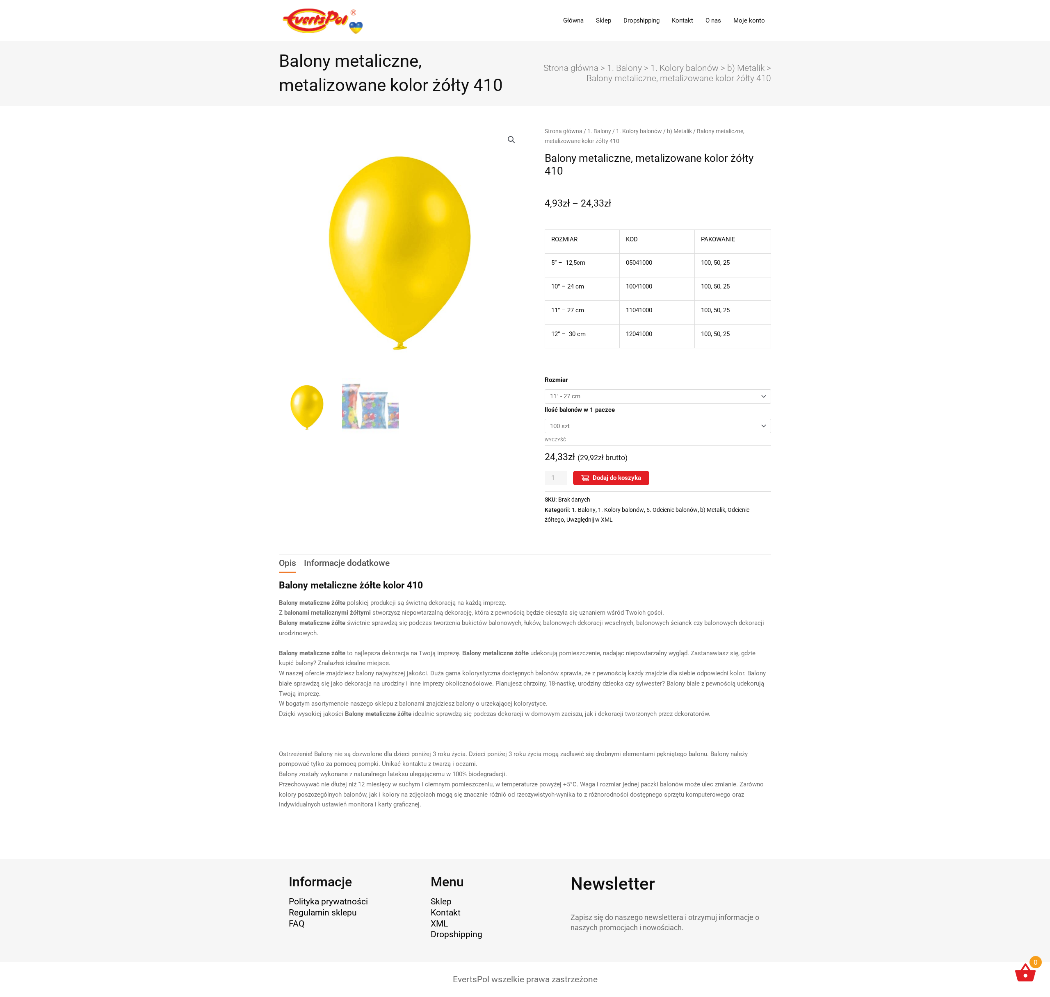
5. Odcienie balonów (672, 509)
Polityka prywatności (328, 901)
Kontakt (682, 20)
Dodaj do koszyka (617, 477)
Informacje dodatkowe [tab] (347, 563)
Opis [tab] (287, 563)
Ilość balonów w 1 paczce (580, 409)
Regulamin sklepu (323, 913)
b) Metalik (746, 68)
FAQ (296, 924)
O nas (713, 20)
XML (439, 924)
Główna (573, 20)
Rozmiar (556, 380)
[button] (511, 139)
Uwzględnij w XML (589, 519)
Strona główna (570, 68)
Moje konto (749, 20)
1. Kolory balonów (685, 68)
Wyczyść (555, 440)
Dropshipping (641, 20)
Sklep (603, 20)
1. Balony (624, 68)
